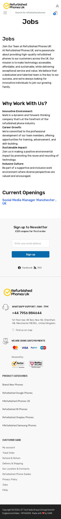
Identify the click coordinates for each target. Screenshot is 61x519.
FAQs (5, 490)
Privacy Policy (9, 479)
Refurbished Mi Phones (14, 409)
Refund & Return (11, 458)
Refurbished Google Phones (17, 393)
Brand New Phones (12, 384)
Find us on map (24, 330)
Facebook (27, 267)
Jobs (5, 484)
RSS (39, 267)
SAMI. (49, 513)
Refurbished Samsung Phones (20, 425)
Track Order (8, 452)
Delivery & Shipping (12, 463)
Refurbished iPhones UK (17, 401)
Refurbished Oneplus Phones (18, 417)
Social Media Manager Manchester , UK (29, 201)
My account (8, 447)
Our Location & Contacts (15, 468)
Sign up (30, 254)
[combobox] (30, 12)
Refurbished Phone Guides (16, 474)
